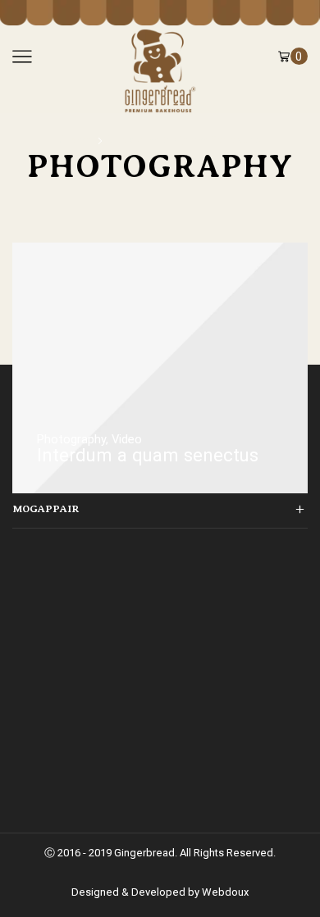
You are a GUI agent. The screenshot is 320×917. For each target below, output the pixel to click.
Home (76, 139)
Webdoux (225, 892)
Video (127, 439)
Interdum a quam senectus (184, 139)
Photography (71, 439)
